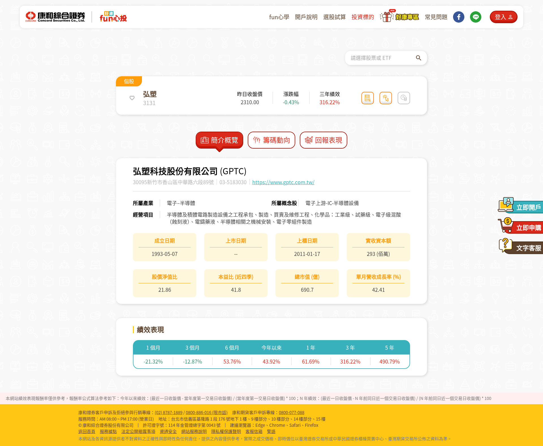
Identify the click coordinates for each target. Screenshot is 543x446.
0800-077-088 (291, 412)
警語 (271, 431)
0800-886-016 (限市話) (207, 412)
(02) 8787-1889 (168, 412)
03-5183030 (233, 182)
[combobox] (383, 58)
